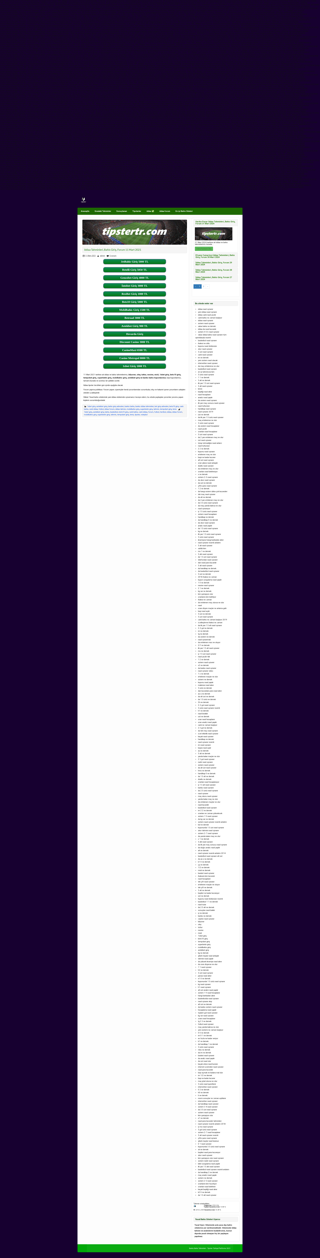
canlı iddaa (93, 409)
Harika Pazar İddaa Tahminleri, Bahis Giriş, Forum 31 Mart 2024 (215, 222)
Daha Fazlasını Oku (203, 249)
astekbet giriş (101, 406)
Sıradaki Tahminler (103, 211)
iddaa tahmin (120, 409)
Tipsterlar (136, 211)
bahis (107, 412)
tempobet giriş (166, 409)
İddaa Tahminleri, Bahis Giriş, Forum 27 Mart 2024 (214, 278)
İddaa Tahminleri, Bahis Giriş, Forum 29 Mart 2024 (214, 263)
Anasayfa (85, 211)
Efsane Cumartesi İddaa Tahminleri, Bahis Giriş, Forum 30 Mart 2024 (215, 256)
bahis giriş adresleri (116, 406)
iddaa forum (164, 211)
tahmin (156, 409)
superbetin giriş (146, 409)
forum (150, 412)
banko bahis (129, 406)
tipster (137, 415)
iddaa (169, 412)
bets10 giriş (174, 406)
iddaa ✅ (150, 211)
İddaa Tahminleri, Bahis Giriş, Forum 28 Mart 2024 (214, 271)
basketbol (114, 412)
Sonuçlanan (121, 211)
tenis (175, 409)
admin (102, 256)
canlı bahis (133, 412)
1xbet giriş (91, 406)
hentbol (163, 412)
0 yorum (113, 256)
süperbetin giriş (104, 415)
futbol (101, 409)
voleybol (144, 415)
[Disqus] (134, 453)
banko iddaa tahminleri (144, 406)
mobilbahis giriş (133, 409)
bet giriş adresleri (161, 406)
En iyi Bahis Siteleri (184, 211)
